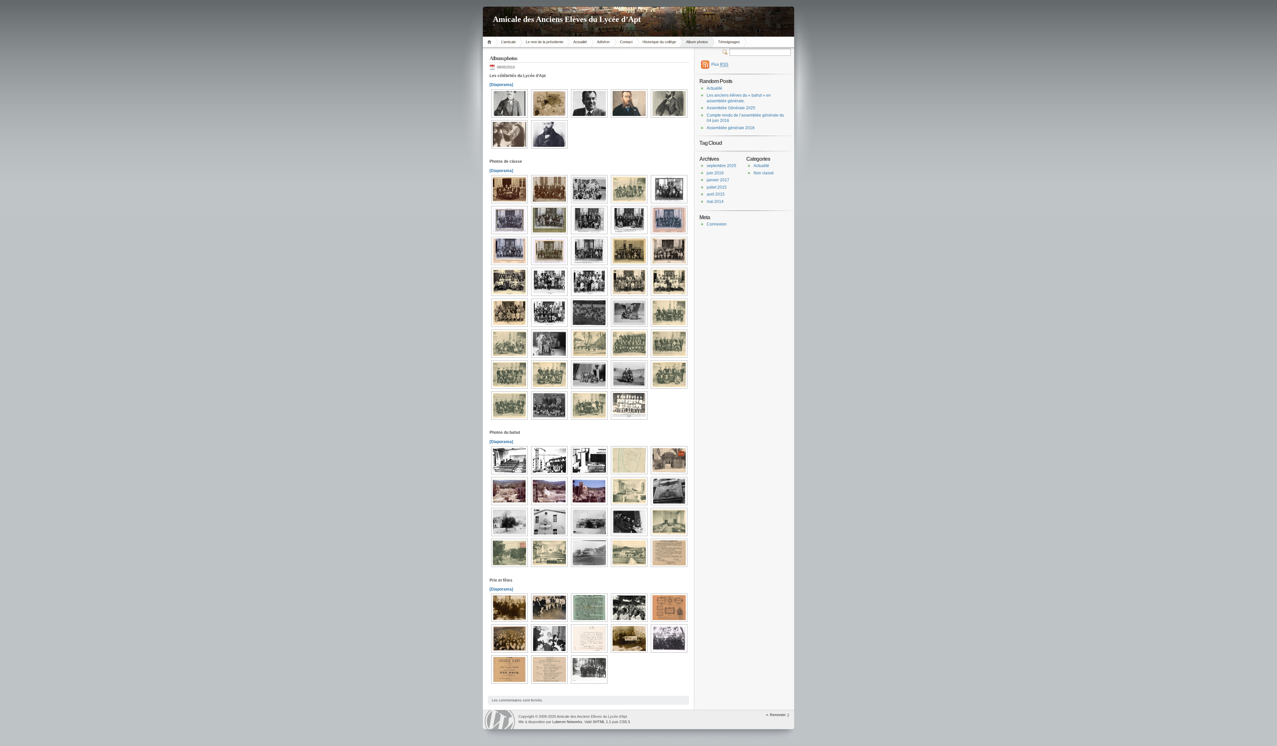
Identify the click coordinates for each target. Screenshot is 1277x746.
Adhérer (603, 42)
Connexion (717, 224)
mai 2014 (715, 201)
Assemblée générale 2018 (731, 128)
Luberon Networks (567, 722)
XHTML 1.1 (602, 722)
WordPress (500, 719)
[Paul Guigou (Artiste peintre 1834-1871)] (628, 103)
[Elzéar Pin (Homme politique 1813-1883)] (548, 134)
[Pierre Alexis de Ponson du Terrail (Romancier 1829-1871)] (668, 103)
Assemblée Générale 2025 (731, 108)
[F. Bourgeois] (548, 103)
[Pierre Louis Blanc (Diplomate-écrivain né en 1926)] (588, 103)
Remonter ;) (779, 715)
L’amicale (508, 42)
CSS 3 (625, 722)
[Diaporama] (501, 84)
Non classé (764, 173)
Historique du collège (659, 42)
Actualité (580, 42)
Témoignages (729, 42)
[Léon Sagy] (509, 134)
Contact (626, 42)
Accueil (490, 42)
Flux (719, 64)
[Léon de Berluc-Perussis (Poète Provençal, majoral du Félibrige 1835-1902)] (509, 103)
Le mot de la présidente (544, 42)
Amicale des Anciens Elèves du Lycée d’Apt (567, 19)
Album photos (697, 42)
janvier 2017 (718, 180)
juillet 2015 (717, 187)
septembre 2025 (721, 165)
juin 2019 (715, 173)
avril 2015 (716, 194)
